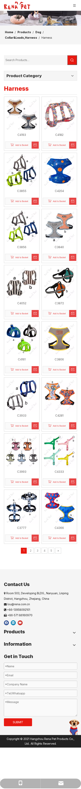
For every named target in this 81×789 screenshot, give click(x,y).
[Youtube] (20, 622)
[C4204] (59, 170)
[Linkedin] (13, 622)
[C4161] (21, 339)
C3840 (59, 247)
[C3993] (21, 451)
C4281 (59, 415)
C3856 (21, 247)
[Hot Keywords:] (72, 60)
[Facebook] (6, 622)
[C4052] (21, 282)
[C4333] (59, 451)
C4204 (59, 191)
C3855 (21, 191)
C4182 (59, 135)
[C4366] (59, 507)
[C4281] (59, 395)
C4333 (59, 472)
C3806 (59, 359)
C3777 (21, 528)
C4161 (22, 359)
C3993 (21, 472)
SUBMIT (18, 722)
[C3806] (59, 339)
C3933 (21, 415)
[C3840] (59, 226)
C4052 (21, 303)
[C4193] (21, 114)
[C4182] (59, 114)
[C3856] (21, 226)
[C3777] (21, 507)
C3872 (59, 303)
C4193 (21, 135)
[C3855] (21, 170)
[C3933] (21, 395)
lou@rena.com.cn (17, 604)
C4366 (59, 528)
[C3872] (59, 282)
